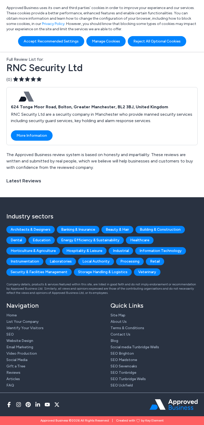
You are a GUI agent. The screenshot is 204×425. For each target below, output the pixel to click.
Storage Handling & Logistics (103, 272)
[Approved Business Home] (174, 404)
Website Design (19, 340)
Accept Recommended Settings (51, 41)
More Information (31, 135)
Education (41, 240)
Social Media (16, 360)
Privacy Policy (53, 24)
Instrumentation (25, 261)
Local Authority (96, 261)
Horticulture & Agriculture (33, 250)
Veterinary (147, 272)
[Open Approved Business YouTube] (47, 404)
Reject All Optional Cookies (157, 41)
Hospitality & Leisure (84, 250)
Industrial (121, 250)
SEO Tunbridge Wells (128, 379)
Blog (114, 340)
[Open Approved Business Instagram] (18, 404)
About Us (118, 321)
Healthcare (139, 240)
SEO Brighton (122, 353)
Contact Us (120, 334)
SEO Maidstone (123, 360)
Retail (155, 261)
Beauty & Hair (117, 229)
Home (11, 315)
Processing (129, 261)
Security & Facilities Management (39, 272)
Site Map (117, 315)
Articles (13, 379)
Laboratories (61, 261)
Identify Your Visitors (25, 328)
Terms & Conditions (127, 328)
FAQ (10, 385)
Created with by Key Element (140, 420)
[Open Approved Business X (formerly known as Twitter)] (57, 404)
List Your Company (22, 321)
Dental (16, 240)
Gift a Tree (15, 366)
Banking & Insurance (78, 229)
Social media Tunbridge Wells (134, 347)
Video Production (21, 353)
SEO (10, 334)
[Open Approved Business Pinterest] (28, 404)
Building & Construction (160, 229)
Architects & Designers (30, 229)
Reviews (13, 372)
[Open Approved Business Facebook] (9, 404)
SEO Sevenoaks (123, 366)
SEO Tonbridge (123, 372)
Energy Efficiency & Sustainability (90, 240)
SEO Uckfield (121, 385)
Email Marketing (19, 347)
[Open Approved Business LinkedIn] (37, 404)
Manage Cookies (106, 41)
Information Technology (160, 250)
